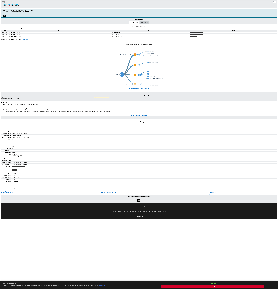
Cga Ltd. (211, 194)
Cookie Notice (133, 211)
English (134, 206)
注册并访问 (97, 97)
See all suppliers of (140, 88)
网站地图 (120, 211)
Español (140, 206)
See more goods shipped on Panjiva (139, 115)
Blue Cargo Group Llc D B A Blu (8, 191)
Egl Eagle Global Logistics (7, 192)
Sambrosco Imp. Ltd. (213, 191)
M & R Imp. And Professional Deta (108, 192)
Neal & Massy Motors (6, 194)
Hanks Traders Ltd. (105, 191)
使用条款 (114, 211)
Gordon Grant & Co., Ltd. (106, 194)
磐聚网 (4, 1)
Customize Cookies (142, 211)
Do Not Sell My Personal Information (157, 211)
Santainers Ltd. (212, 192)
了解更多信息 (25, 39)
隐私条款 (126, 211)
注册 (4, 15)
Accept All (213, 286)
